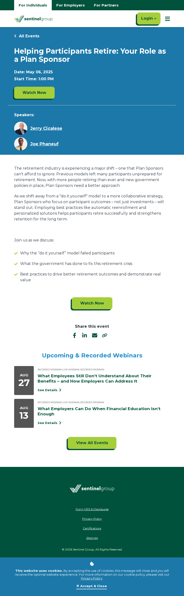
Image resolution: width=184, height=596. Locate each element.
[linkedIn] (84, 335)
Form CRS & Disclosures (92, 509)
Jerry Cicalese (46, 128)
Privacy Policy (91, 578)
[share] (104, 335)
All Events (28, 36)
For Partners (106, 5)
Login (147, 18)
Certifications (92, 528)
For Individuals (33, 5)
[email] (94, 335)
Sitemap (92, 538)
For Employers (70, 5)
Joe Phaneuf (44, 144)
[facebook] (74, 335)
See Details (48, 390)
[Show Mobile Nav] (167, 18)
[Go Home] (33, 19)
